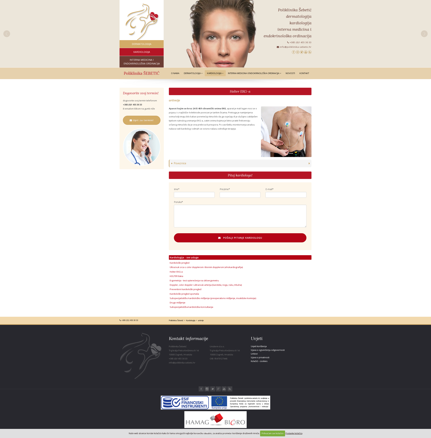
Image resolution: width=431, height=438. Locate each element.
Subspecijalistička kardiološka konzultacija (191, 306)
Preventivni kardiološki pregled (185, 289)
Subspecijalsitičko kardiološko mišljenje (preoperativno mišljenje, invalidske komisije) (213, 298)
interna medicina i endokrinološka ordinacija (142, 61)
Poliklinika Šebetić (176, 320)
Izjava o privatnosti (260, 357)
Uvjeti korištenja (259, 346)
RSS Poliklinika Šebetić (229, 388)
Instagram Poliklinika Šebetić (206, 388)
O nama (175, 73)
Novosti (290, 73)
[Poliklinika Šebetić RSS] (309, 51)
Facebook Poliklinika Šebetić (201, 388)
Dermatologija (192, 73)
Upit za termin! (143, 120)
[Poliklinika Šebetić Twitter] (301, 51)
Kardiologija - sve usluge (184, 257)
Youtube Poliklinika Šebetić (224, 388)
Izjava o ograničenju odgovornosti (268, 350)
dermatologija (141, 44)
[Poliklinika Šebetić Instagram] (297, 51)
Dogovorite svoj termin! (140, 93)
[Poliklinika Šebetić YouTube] (305, 51)
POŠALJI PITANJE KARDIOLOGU (241, 237)
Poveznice (180, 163)
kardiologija (141, 51)
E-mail (269, 189)
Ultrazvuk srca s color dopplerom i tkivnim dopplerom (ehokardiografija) (206, 267)
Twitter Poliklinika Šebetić (212, 388)
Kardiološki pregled (179, 262)
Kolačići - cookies (259, 361)
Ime (176, 189)
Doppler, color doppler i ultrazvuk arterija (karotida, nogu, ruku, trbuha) (206, 284)
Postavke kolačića (294, 433)
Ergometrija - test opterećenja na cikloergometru (194, 280)
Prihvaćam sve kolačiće (273, 433)
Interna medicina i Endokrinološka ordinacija (254, 73)
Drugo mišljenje (177, 302)
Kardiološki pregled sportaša (184, 293)
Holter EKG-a (240, 91)
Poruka (178, 202)
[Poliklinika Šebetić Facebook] (293, 51)
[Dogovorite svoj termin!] (141, 147)
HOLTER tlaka (176, 276)
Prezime (224, 189)
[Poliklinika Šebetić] (141, 22)
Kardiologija (214, 73)
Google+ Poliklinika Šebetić (218, 388)
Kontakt (304, 73)
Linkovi (254, 353)
